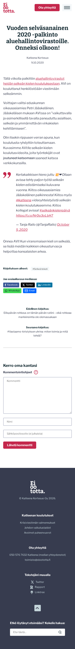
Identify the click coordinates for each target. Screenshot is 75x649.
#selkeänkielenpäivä (55, 210)
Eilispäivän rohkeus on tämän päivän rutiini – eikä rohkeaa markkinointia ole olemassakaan (37, 313)
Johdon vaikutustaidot (37, 527)
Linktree (40, 592)
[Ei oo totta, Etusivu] (9, 8)
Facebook (12, 284)
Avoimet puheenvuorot (37, 532)
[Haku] (60, 632)
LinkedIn (46, 284)
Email (32, 290)
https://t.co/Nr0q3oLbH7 (34, 215)
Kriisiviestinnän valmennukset (37, 522)
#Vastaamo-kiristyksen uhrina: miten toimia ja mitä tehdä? (37, 331)
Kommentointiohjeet (20, 372)
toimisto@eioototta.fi (37, 559)
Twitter (29, 284)
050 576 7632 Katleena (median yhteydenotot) (37, 554)
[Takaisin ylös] (37, 608)
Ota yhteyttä (47, 7)
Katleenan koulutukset (37, 515)
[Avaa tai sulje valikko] (67, 7)
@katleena (23, 200)
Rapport (40, 586)
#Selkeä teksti (40, 269)
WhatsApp (14, 290)
